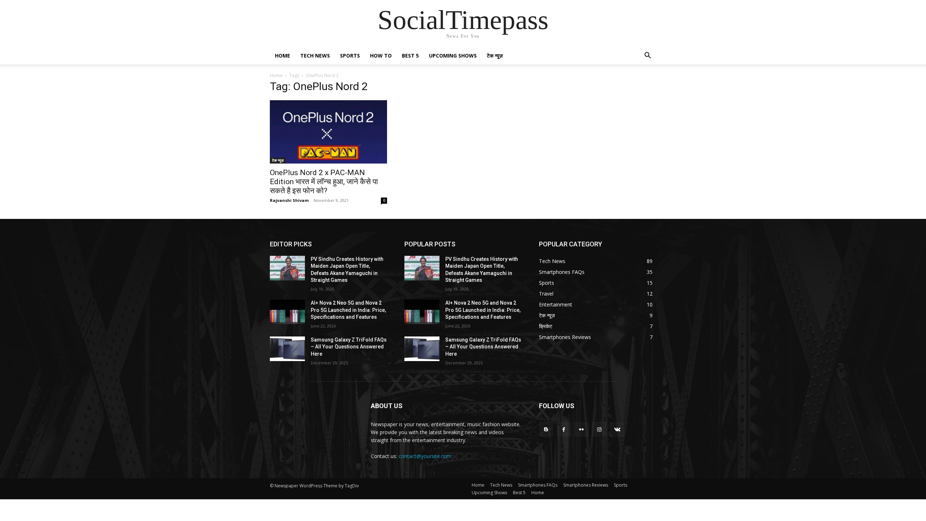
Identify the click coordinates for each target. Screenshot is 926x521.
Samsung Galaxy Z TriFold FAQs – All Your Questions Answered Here (349, 347)
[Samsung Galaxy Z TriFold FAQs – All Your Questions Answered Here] (287, 348)
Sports (350, 55)
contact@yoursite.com (425, 456)
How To (381, 55)
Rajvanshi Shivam (289, 200)
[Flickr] (581, 429)
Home (282, 55)
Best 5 (410, 55)
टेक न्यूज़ (495, 55)
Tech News (315, 55)
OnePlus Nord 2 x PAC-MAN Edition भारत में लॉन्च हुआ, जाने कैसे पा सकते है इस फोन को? (324, 181)
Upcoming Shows (453, 55)
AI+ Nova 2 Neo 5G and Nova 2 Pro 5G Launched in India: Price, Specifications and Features (348, 310)
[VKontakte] (617, 429)
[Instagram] (599, 429)
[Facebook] (564, 429)
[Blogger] (546, 429)
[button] (647, 56)
